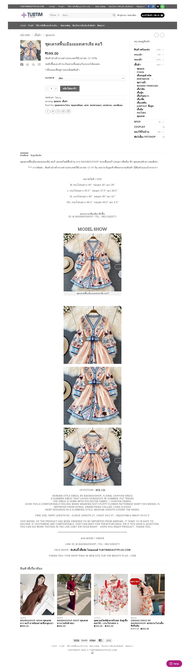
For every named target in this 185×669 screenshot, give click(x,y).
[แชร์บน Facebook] (47, 111)
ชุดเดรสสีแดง (77, 105)
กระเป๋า (138, 54)
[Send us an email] (158, 6)
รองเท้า (138, 59)
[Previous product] (162, 35)
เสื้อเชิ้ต (140, 99)
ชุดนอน (140, 68)
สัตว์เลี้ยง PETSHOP (145, 136)
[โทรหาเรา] (162, 6)
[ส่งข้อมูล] (114, 15)
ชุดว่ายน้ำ (141, 82)
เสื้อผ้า (37, 35)
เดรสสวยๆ (107, 105)
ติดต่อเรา (141, 6)
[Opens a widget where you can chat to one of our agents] (174, 664)
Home (52, 6)
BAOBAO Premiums (147, 85)
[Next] (36, 51)
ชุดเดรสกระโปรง (62, 105)
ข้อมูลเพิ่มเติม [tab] (35, 155)
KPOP (137, 121)
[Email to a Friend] (58, 111)
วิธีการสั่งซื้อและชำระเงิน (79, 6)
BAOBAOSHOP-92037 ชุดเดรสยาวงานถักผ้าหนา (72, 622)
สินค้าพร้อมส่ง (142, 49)
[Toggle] (163, 49)
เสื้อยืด (140, 109)
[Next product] (156, 35)
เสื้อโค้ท (141, 89)
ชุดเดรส (49, 35)
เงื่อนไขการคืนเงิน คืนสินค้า (121, 6)
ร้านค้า (61, 6)
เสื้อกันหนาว (143, 96)
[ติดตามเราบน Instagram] (153, 6)
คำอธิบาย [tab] (24, 155)
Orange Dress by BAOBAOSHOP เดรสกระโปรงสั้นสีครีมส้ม (147, 623)
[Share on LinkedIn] (68, 111)
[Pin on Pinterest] (63, 111)
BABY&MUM (143, 78)
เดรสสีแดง (117, 105)
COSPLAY (139, 126)
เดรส (86, 105)
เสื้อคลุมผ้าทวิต (144, 75)
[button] (126, 15)
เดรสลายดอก (96, 105)
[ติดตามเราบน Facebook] (149, 6)
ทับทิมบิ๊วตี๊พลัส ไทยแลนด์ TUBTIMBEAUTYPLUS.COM (101, 549)
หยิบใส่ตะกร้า (70, 88)
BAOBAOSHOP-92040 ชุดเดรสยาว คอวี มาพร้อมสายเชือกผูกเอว (36, 622)
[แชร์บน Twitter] (52, 111)
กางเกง (140, 72)
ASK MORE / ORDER (92, 538)
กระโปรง (141, 112)
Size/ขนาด (49, 78)
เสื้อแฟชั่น (142, 102)
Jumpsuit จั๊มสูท (145, 106)
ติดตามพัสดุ (100, 6)
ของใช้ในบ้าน (141, 131)
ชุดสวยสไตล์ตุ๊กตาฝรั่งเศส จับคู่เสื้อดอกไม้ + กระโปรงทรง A (111, 622)
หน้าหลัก (25, 35)
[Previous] (24, 51)
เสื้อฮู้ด (140, 92)
